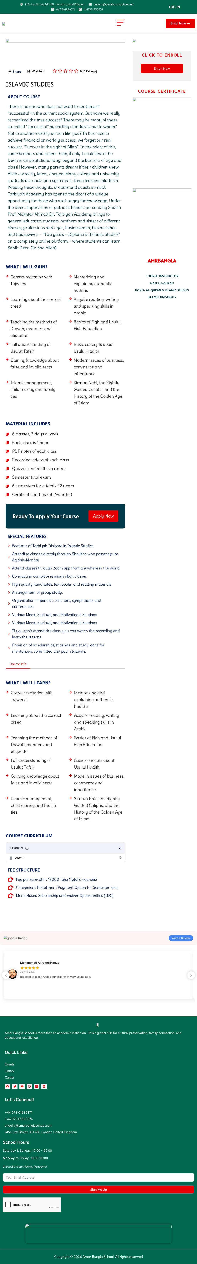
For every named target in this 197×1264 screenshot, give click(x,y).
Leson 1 (19, 858)
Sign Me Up (98, 1189)
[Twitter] (15, 1086)
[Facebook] (7, 1086)
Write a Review (181, 938)
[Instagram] (29, 1086)
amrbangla (162, 260)
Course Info (18, 664)
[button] (121, 23)
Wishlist (38, 71)
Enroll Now (162, 68)
